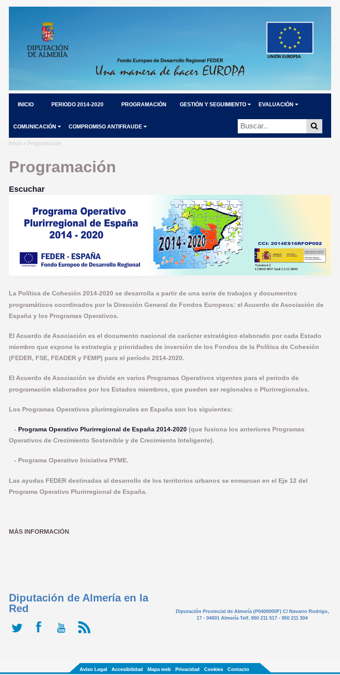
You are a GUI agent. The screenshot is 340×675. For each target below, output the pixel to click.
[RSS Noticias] (85, 633)
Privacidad (187, 669)
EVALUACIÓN (276, 104)
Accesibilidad (127, 669)
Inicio (15, 143)
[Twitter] (19, 633)
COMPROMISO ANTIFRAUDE (105, 127)
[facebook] (41, 633)
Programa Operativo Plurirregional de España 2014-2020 (102, 429)
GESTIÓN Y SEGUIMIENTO (213, 104)
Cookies (213, 669)
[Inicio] (170, 87)
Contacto (238, 669)
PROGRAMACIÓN (143, 104)
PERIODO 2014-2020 (77, 104)
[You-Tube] (63, 633)
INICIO (26, 104)
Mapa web (159, 669)
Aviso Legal (93, 669)
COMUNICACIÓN (34, 127)
